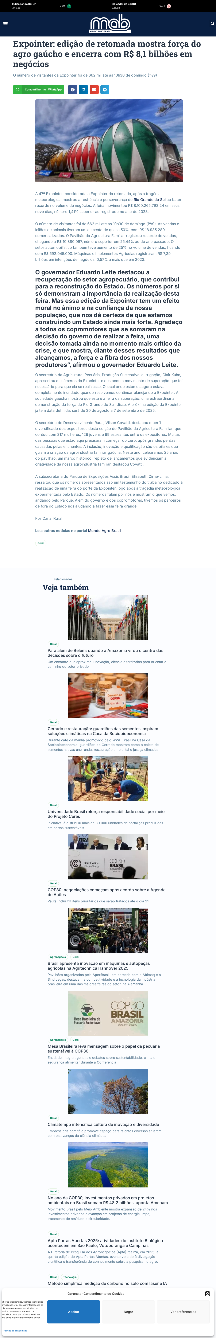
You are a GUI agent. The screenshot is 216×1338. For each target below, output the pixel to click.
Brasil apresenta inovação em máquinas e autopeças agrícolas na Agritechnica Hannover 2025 (99, 966)
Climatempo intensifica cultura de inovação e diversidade (103, 1124)
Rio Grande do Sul (150, 199)
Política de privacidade (15, 1330)
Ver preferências (183, 1312)
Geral (41, 543)
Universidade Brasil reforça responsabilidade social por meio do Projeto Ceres (106, 814)
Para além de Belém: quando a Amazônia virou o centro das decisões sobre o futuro (105, 653)
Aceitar (73, 1312)
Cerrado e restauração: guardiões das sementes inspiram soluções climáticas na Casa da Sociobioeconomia (103, 731)
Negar (128, 1312)
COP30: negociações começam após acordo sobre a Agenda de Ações (107, 892)
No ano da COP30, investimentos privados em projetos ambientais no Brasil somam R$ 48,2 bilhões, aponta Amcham (108, 1200)
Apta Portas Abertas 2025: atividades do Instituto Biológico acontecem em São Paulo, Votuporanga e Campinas (105, 1283)
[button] (207, 1294)
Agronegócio (58, 956)
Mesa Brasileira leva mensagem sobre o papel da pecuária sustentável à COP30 (104, 1049)
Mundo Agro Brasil (104, 530)
